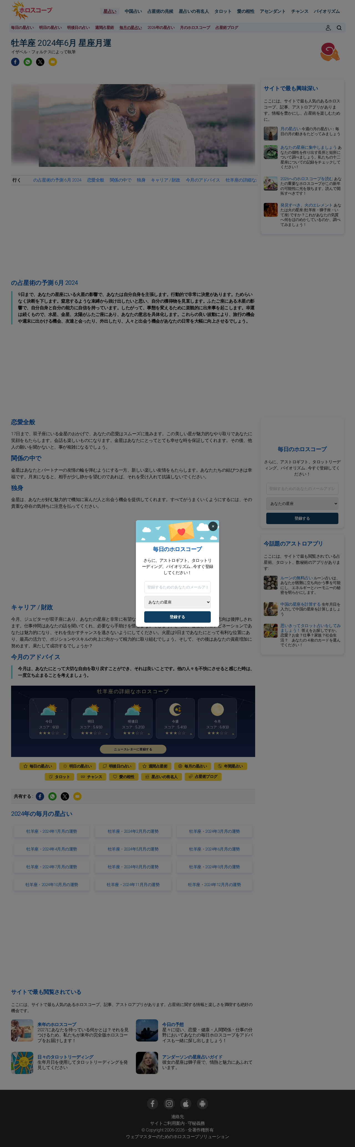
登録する (177, 617)
